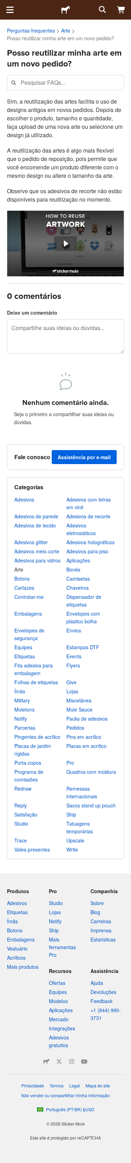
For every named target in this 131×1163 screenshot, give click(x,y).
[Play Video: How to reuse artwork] (65, 243)
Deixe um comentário (32, 312)
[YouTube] (84, 1061)
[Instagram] (71, 1061)
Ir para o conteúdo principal (5, 5)
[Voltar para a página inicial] (65, 10)
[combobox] (65, 82)
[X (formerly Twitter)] (59, 1061)
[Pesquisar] (101, 10)
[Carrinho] (121, 10)
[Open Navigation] (10, 10)
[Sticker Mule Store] (46, 1061)
